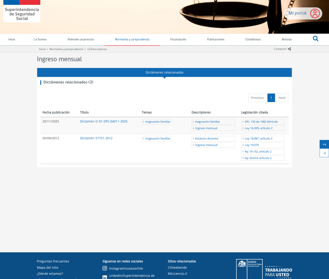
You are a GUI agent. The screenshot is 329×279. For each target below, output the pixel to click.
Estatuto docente (206, 138)
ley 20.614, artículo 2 (258, 158)
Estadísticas (253, 39)
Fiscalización (178, 39)
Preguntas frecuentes (53, 261)
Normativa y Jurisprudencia (66, 49)
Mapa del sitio (47, 267)
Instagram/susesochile (126, 268)
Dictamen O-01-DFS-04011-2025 (104, 121)
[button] (315, 40)
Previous (257, 98)
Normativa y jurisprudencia (132, 39)
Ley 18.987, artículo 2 (258, 138)
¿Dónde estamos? (50, 273)
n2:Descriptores (97, 49)
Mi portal (298, 13)
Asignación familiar (157, 122)
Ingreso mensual (206, 128)
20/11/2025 (51, 121)
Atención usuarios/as (81, 39)
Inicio (42, 49)
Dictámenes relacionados (165, 72)
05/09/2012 (51, 138)
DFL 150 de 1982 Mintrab (261, 122)
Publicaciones (215, 39)
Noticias (287, 39)
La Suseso (40, 39)
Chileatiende (177, 267)
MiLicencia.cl (177, 273)
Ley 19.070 (252, 145)
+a (326, 145)
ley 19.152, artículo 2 (258, 151)
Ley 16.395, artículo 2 (258, 128)
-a (326, 153)
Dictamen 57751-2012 (96, 138)
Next (282, 98)
